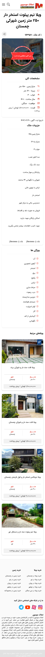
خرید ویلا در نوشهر (35, 587)
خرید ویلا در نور (36, 579)
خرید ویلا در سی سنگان (33, 590)
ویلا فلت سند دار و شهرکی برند (22, 367)
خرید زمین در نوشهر (14, 587)
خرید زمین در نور (15, 579)
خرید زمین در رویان (14, 583)
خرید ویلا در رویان (35, 583)
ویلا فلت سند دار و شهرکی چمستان (22, 422)
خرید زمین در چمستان (13, 576)
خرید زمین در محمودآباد (12, 590)
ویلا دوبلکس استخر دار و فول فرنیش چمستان (22, 477)
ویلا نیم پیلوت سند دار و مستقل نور (22, 531)
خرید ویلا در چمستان (34, 576)
